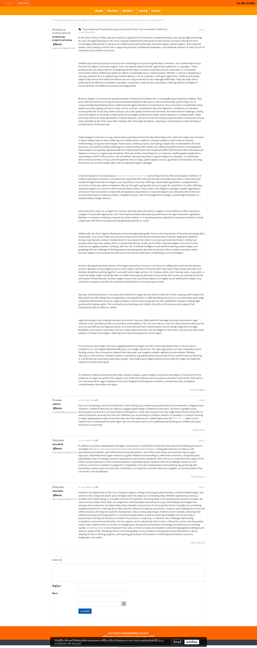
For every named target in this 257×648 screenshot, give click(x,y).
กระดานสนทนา (59, 20)
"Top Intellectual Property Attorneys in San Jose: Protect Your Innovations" (127, 20)
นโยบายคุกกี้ (76, 643)
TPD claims (178, 418)
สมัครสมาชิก (23, 3)
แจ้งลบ (201, 29)
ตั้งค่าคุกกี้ (177, 642)
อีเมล (55, 593)
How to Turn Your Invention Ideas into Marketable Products (123, 449)
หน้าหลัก (99, 11)
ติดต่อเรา (156, 11)
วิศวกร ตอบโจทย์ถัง (78, 20)
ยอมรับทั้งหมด (191, 642)
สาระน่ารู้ (143, 11)
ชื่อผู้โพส (57, 586)
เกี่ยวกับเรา (112, 11)
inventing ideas (94, 527)
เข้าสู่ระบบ (9, 3)
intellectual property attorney (132, 175)
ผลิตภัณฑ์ (127, 11)
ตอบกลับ (86, 611)
